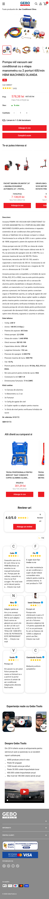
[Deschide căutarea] (36, 3)
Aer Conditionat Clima (27, 9)
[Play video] (22, 721)
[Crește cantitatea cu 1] (26, 112)
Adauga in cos (24, 128)
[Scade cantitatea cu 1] (14, 112)
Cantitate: (6, 113)
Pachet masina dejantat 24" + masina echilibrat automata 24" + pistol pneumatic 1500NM (17, 187)
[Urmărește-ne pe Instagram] (8, 866)
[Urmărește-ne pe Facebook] (4, 866)
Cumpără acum (24, 135)
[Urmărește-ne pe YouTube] (13, 866)
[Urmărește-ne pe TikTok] (17, 866)
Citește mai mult (13, 587)
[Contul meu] (40, 3)
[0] (45, 3)
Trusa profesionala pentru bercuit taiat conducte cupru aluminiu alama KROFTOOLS (19, 476)
